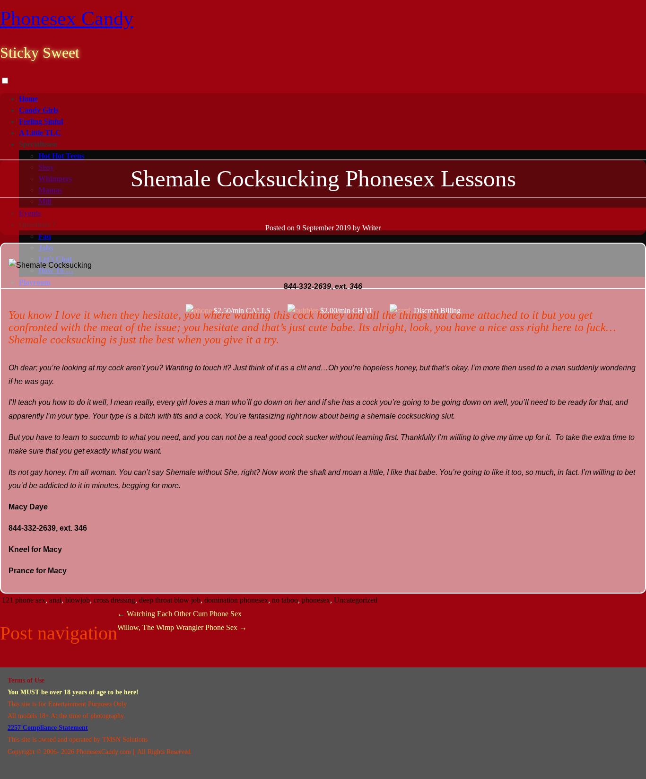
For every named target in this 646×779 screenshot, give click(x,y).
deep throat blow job (170, 600)
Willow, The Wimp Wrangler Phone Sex (182, 627)
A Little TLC (40, 133)
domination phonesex (236, 600)
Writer (371, 228)
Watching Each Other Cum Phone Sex (179, 614)
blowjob (77, 600)
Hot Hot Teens (61, 156)
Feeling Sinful (41, 121)
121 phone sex (23, 600)
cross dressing (114, 600)
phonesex (316, 600)
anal (55, 600)
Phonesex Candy (66, 18)
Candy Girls (38, 110)
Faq (44, 236)
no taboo (285, 600)
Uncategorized (355, 600)
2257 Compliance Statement (48, 727)
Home (28, 99)
